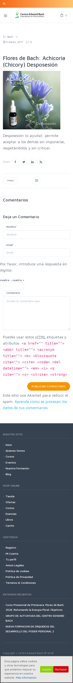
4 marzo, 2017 (14, 42)
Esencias (11, 513)
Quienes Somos (15, 450)
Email (9, 245)
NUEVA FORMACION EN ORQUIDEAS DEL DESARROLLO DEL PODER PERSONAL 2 (30, 629)
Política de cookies (17, 571)
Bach (10, 36)
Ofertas (10, 502)
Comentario (13, 292)
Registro (11, 547)
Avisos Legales (15, 565)
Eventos (11, 462)
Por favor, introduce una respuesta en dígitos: (33, 267)
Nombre (11, 226)
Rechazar (61, 669)
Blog (8, 474)
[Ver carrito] (63, 15)
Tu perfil (11, 559)
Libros (9, 519)
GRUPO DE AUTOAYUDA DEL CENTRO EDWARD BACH (35, 618)
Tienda (10, 496)
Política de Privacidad (19, 576)
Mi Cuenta (12, 553)
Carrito (10, 525)
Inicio (9, 444)
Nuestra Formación (17, 468)
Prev (10, 180)
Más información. (26, 677)
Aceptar (47, 669)
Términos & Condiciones (21, 582)
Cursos (10, 456)
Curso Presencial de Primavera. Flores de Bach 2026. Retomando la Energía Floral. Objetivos (35, 607)
